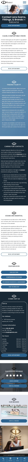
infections (19, 154)
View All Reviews (14, 386)
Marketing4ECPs (11, 455)
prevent (23, 170)
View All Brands (14, 421)
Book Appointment (14, 25)
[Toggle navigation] (24, 2)
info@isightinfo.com (11, 332)
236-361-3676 (10, 328)
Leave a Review (14, 381)
